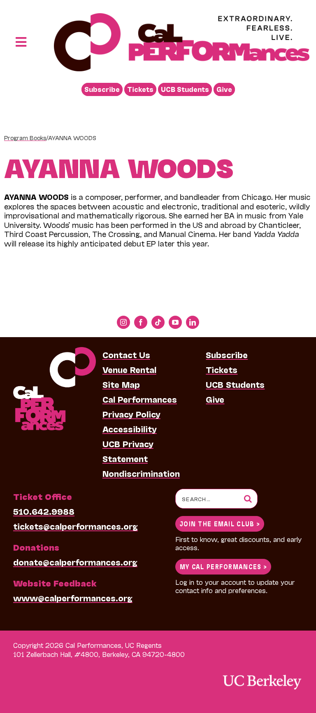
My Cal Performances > (223, 566)
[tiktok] (158, 322)
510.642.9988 (43, 511)
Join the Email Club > (220, 523)
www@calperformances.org (72, 598)
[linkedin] (192, 322)
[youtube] (175, 322)
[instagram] (123, 322)
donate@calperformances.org (75, 562)
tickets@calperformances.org (75, 526)
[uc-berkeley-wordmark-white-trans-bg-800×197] (262, 674)
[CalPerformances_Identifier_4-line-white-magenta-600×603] (54, 351)
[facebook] (140, 322)
